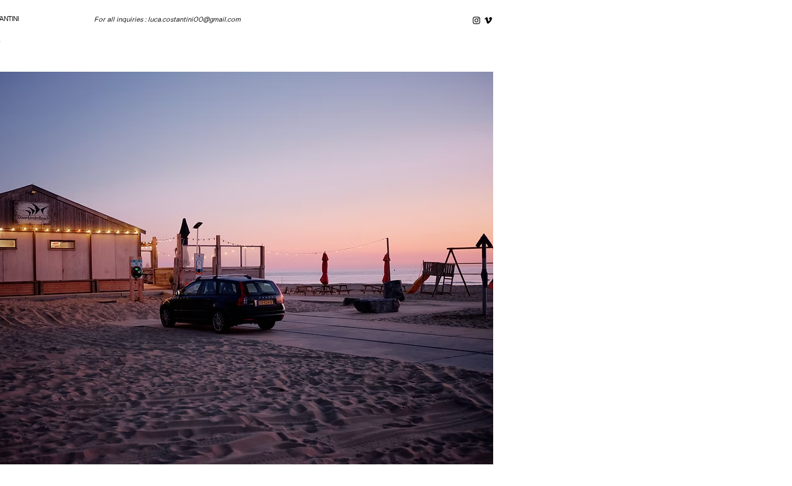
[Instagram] (476, 20)
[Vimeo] (488, 20)
